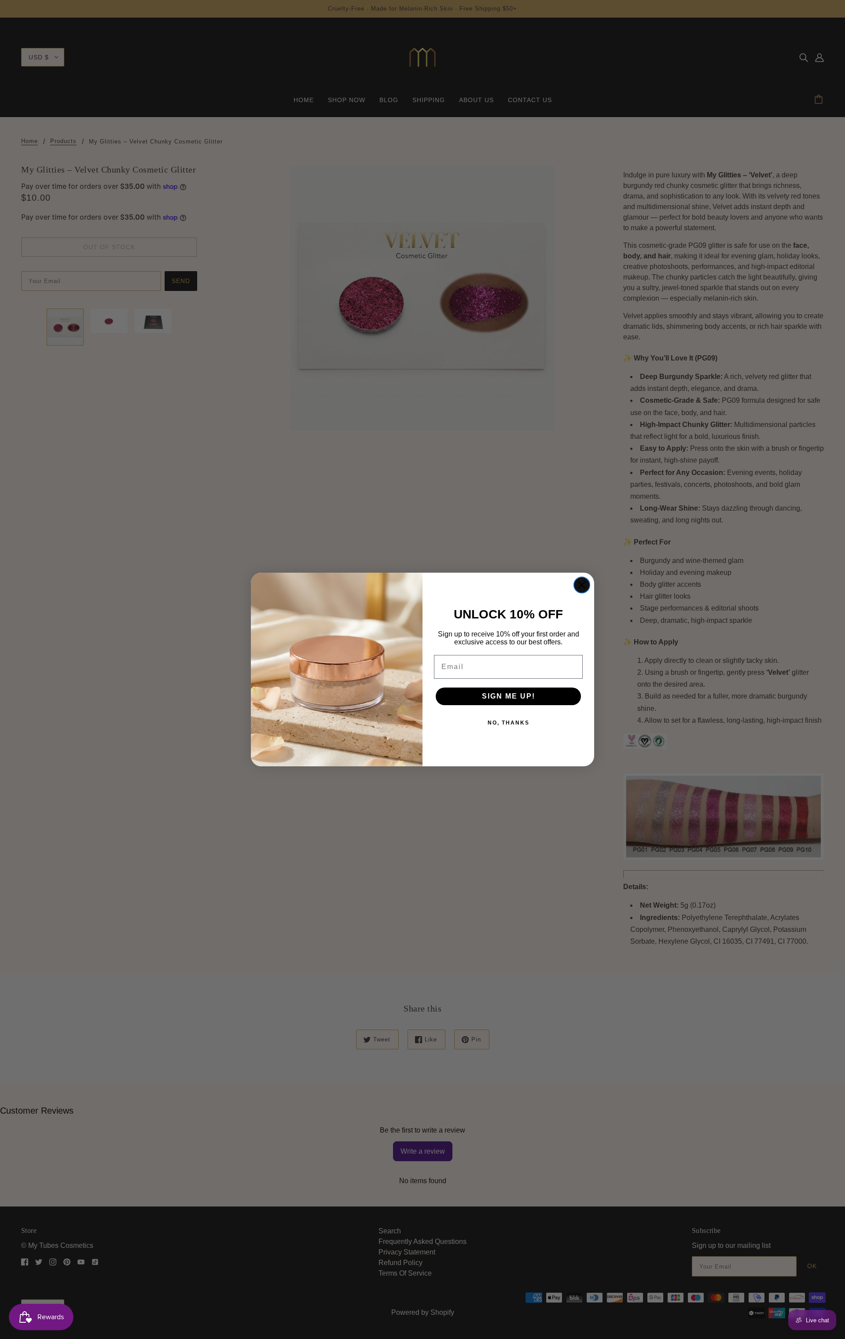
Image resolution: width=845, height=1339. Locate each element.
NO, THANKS (508, 723)
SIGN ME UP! (508, 696)
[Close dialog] (582, 585)
